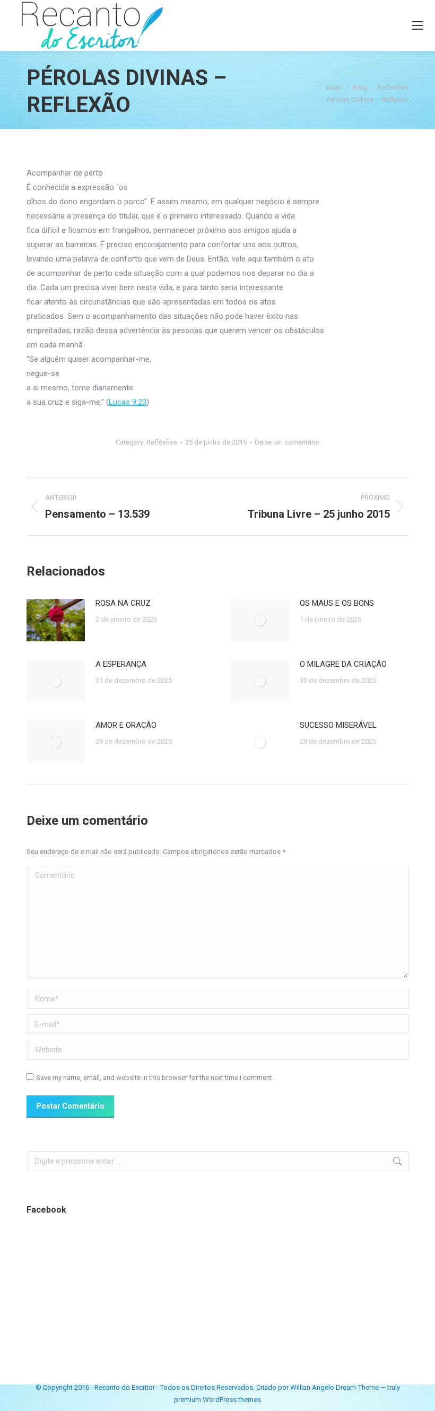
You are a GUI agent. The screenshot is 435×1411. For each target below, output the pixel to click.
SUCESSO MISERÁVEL (338, 725)
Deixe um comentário (287, 442)
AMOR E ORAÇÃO (125, 725)
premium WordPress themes (217, 1400)
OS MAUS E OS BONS (337, 603)
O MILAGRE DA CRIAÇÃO (343, 664)
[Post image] (56, 620)
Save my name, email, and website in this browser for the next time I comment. (155, 1078)
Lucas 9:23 (127, 402)
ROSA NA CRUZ (123, 603)
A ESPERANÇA (120, 664)
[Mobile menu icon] (417, 25)
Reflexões (161, 442)
